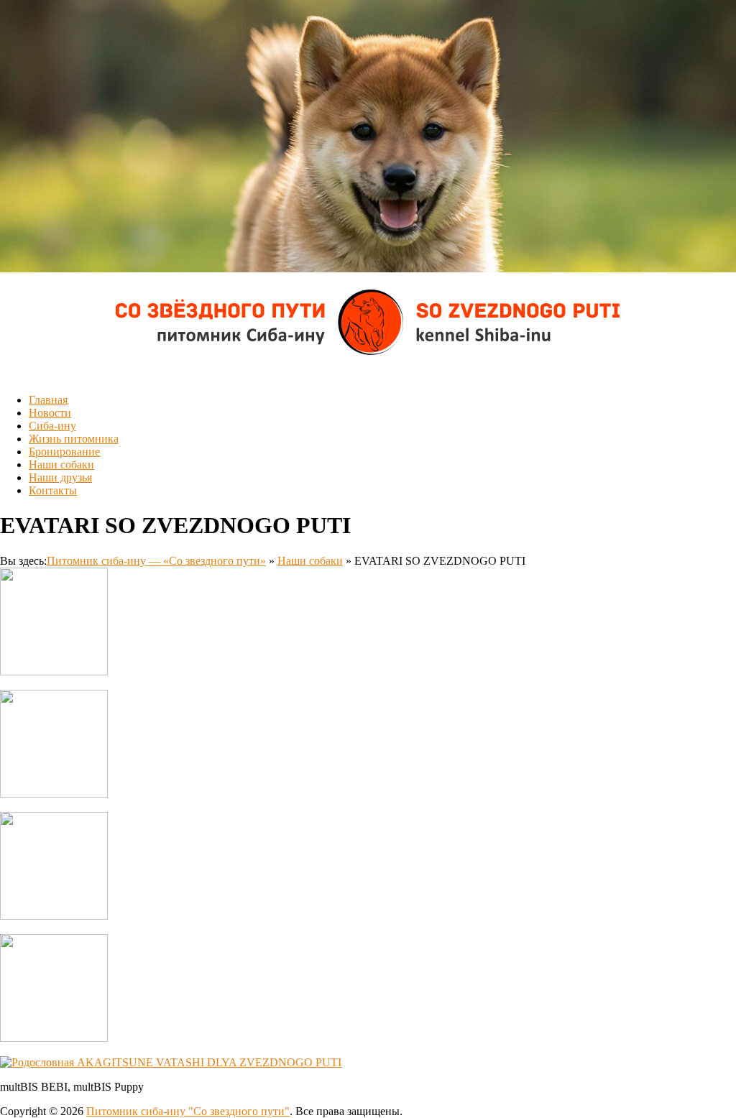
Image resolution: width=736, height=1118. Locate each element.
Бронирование (64, 451)
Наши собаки (61, 464)
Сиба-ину (52, 426)
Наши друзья (60, 477)
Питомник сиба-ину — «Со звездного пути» (156, 561)
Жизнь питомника (74, 439)
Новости (50, 413)
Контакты (53, 490)
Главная (48, 400)
